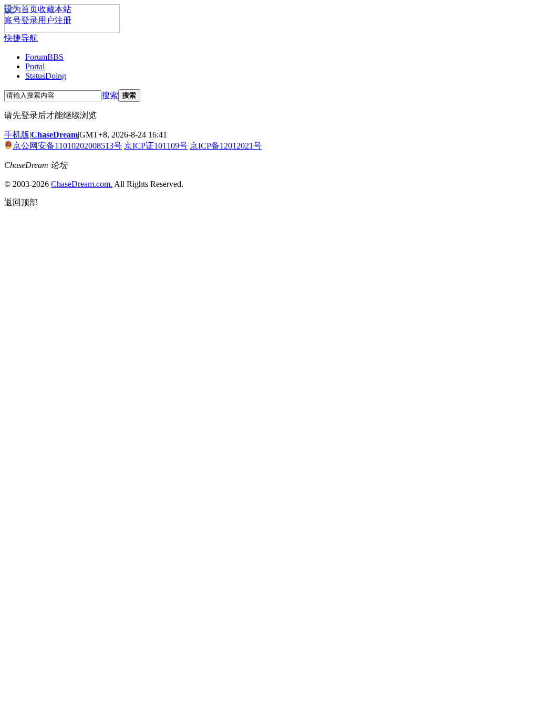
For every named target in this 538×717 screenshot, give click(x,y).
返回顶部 (21, 202)
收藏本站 (54, 9)
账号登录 (21, 20)
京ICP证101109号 (156, 145)
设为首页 (21, 9)
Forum (44, 56)
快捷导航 (21, 38)
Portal (35, 66)
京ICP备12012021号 (226, 145)
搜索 (109, 95)
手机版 (16, 134)
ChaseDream (54, 134)
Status (45, 75)
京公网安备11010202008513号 (67, 145)
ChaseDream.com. (81, 184)
